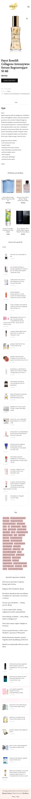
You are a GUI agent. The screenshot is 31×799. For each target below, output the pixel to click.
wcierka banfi (18, 566)
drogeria (6, 93)
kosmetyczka (6, 540)
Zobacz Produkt (9, 80)
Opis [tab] (16, 102)
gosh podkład (6, 532)
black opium (6, 521)
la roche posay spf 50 (19, 543)
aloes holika (6, 518)
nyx (22, 549)
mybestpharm (16, 546)
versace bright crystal (8, 566)
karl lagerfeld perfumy (16, 538)
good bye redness (21, 529)
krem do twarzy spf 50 (16, 540)
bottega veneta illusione (17, 521)
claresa (4, 526)
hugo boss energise (7, 535)
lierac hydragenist (15, 93)
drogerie (24, 526)
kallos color (6, 538)
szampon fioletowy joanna (20, 563)
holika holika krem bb (22, 532)
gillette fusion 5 (12, 529)
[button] (27, 18)
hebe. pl (13, 532)
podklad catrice (20, 554)
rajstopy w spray (16, 557)
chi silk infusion (21, 523)
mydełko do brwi (7, 549)
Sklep (13, 796)
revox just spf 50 (7, 560)
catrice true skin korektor (9, 523)
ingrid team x (21, 535)
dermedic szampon (15, 526)
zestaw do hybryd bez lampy (15, 569)
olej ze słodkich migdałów (9, 552)
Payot (8, 91)
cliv (9, 526)
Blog (18, 796)
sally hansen (15, 560)
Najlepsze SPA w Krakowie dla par (13, 589)
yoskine (5, 569)
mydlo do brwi (16, 549)
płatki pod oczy (7, 557)
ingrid (15, 535)
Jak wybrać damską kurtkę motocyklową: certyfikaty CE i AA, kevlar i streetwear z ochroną (15, 596)
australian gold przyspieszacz (17, 518)
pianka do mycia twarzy (9, 554)
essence (5, 529)
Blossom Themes (7, 793)
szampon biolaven (7, 563)
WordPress (25, 793)
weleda (25, 566)
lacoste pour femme (8, 543)
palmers (19, 552)
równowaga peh (25, 93)
